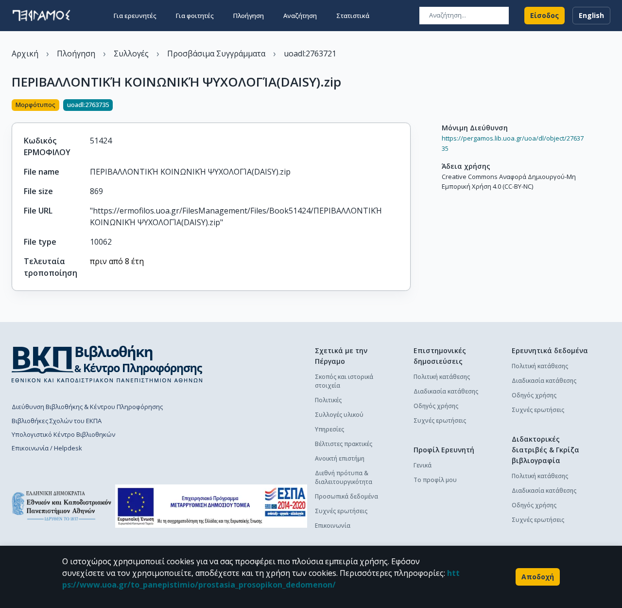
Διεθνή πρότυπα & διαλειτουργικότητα (343, 477)
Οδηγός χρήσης (436, 406)
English (591, 15)
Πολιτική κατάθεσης (442, 377)
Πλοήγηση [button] (248, 15)
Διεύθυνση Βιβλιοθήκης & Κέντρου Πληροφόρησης (87, 406)
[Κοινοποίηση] (407, 106)
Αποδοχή (537, 576)
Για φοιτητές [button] (195, 15)
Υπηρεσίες (329, 429)
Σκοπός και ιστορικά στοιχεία (344, 381)
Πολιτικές (328, 400)
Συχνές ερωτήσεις (341, 511)
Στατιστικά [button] (352, 15)
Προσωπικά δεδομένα (346, 496)
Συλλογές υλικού (339, 415)
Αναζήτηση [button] (300, 15)
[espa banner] (211, 506)
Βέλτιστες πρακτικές (343, 444)
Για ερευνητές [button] (135, 15)
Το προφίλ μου (435, 480)
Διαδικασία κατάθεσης (446, 391)
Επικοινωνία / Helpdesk (47, 448)
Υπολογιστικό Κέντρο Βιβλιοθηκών (63, 434)
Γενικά (423, 465)
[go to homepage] (41, 15)
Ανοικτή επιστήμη (339, 458)
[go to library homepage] (107, 363)
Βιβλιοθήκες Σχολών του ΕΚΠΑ (57, 420)
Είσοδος (544, 15)
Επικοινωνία (332, 525)
